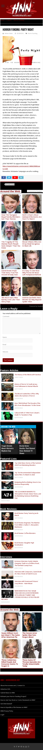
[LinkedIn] (24, 746)
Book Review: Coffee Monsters (25, 533)
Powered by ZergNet (36, 306)
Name (5, 337)
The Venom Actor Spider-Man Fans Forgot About (29, 635)
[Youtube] (26, 746)
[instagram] (28, 746)
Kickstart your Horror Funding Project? (13, 696)
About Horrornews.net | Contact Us (12, 685)
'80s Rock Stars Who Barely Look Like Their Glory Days (10, 300)
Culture (9, 20)
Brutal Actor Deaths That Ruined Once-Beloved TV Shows (27, 449)
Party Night (10, 184)
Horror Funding (19, 20)
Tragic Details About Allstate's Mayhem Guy (7, 448)
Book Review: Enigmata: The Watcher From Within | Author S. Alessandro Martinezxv (27, 525)
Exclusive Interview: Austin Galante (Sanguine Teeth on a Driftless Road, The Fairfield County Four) (27, 563)
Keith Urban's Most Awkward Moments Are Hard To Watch (32, 217)
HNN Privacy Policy (6, 711)
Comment (6, 316)
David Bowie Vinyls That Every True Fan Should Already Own (9, 273)
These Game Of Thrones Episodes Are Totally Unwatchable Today (31, 663)
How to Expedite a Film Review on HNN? (13, 707)
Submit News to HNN (7, 693)
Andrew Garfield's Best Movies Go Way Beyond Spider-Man (31, 300)
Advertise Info (5, 689)
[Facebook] (16, 746)
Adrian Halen (9, 33)
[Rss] (14, 746)
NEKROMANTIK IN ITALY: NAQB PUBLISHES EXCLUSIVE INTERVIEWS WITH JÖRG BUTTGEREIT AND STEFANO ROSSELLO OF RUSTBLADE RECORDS (20, 595)
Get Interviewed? (6, 704)
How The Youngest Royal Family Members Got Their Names (10, 217)
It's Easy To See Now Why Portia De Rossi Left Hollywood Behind (31, 273)
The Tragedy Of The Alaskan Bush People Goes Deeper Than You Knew (10, 245)
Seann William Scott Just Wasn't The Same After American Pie (10, 635)
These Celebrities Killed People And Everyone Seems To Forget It (9, 663)
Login (2, 715)
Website (5, 352)
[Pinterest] (21, 746)
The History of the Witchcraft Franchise (28, 375)
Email (4, 344)
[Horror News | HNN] (21, 9)
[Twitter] (19, 746)
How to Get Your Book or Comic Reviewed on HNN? (17, 700)
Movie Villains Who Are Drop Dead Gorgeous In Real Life (31, 244)
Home (2, 20)
